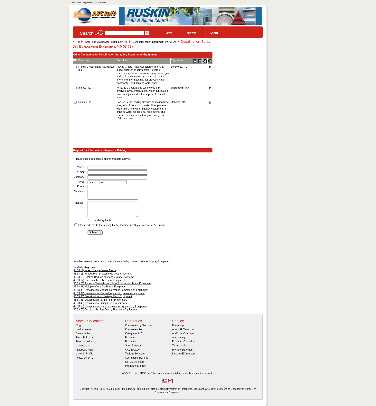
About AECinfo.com (183, 329)
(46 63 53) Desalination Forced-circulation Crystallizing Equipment (110, 306)
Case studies (83, 333)
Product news (83, 329)
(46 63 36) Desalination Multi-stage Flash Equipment (102, 296)
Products (130, 337)
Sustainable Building (136, 357)
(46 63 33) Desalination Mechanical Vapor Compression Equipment (110, 289)
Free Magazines (85, 341)
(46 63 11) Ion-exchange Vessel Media (94, 270)
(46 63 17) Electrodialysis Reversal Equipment (99, 280)
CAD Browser (132, 349)
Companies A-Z (134, 329)
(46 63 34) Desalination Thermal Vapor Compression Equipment (109, 293)
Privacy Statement (182, 349)
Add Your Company (183, 333)
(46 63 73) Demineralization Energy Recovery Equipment (105, 309)
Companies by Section (138, 325)
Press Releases (85, 337)
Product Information (183, 341)
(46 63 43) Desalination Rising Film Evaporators (100, 303)
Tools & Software (135, 353)
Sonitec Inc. (85, 102)
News (169, 33)
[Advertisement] (144, 135)
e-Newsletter (83, 345)
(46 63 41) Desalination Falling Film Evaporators (100, 299)
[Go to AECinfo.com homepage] (95, 23)
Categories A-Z (133, 333)
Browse (191, 33)
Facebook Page (84, 349)
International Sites (135, 365)
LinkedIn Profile (84, 353)
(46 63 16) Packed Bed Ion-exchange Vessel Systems (103, 277)
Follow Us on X (84, 357)
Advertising (178, 337)
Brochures (131, 341)
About (214, 33)
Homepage (178, 325)
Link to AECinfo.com (183, 353)
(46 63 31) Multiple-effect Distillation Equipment (99, 286)
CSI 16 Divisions (134, 361)
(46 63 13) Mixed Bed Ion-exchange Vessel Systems (102, 273)
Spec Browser (133, 345)
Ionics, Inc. (84, 87)
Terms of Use (179, 345)
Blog (78, 325)
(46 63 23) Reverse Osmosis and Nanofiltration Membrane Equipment (112, 283)
